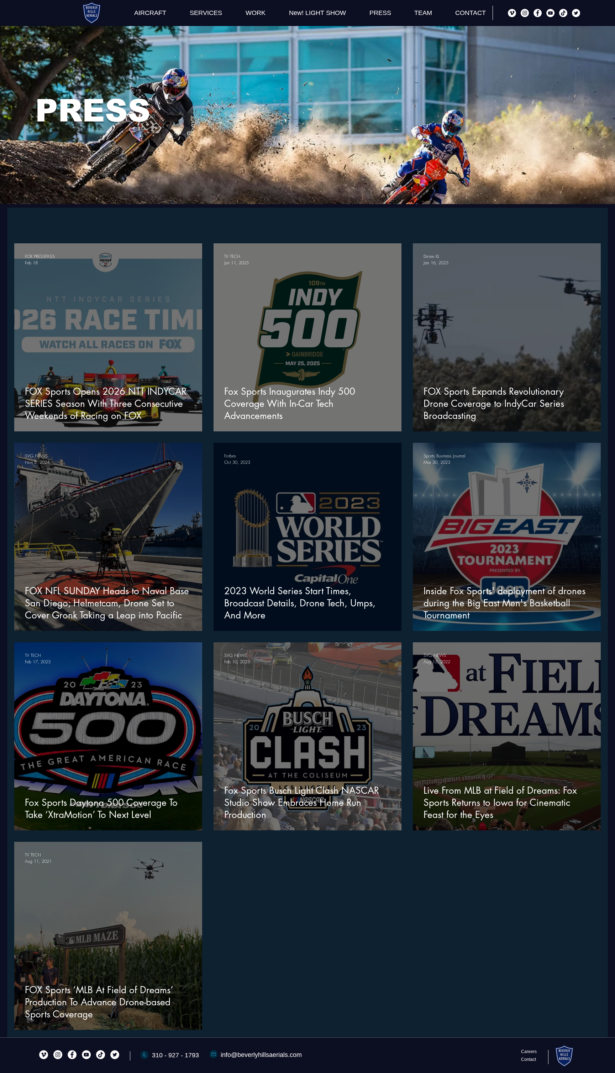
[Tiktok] (563, 13)
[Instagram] (525, 13)
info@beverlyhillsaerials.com (261, 1054)
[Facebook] (537, 13)
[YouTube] (550, 13)
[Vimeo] (512, 13)
